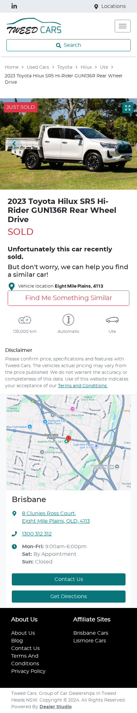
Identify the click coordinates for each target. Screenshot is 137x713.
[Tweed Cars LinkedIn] (15, 6)
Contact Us (68, 579)
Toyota (64, 67)
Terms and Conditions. (83, 386)
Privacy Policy (28, 671)
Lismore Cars (89, 640)
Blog (17, 640)
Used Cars (38, 67)
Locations (113, 6)
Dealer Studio (56, 707)
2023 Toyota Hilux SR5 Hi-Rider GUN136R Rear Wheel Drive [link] (63, 79)
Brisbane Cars (90, 633)
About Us (23, 633)
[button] (123, 26)
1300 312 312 (37, 533)
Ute (104, 67)
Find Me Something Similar (68, 298)
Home (11, 67)
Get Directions (68, 596)
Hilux (86, 67)
